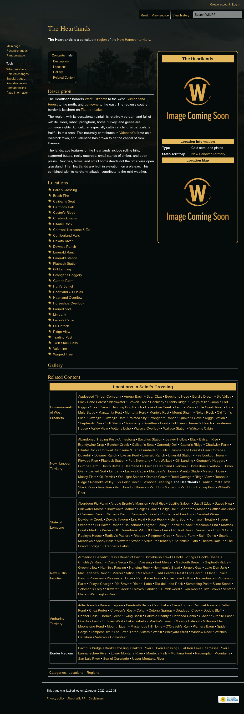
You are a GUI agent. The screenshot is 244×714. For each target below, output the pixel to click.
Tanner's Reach (200, 423)
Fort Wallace (162, 460)
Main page (13, 46)
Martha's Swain (161, 621)
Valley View (99, 428)
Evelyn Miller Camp (204, 402)
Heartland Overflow (67, 297)
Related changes (17, 74)
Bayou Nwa (223, 503)
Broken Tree (137, 402)
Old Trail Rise (181, 530)
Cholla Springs (185, 557)
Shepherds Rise (90, 423)
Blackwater (117, 402)
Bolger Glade (147, 509)
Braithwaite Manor (120, 509)
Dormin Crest (111, 616)
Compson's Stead (144, 514)
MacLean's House (162, 471)
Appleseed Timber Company (99, 396)
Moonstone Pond (91, 626)
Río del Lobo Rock (169, 584)
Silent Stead (222, 584)
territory (144, 39)
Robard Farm (185, 535)
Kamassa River (215, 648)
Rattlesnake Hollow (178, 578)
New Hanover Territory (208, 154)
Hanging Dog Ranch (127, 407)
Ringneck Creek (160, 535)
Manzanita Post (110, 412)
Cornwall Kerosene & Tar (72, 230)
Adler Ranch (87, 605)
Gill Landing (62, 269)
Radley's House (90, 535)
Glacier (204, 616)
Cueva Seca (116, 562)
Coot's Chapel (209, 557)
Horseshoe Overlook (68, 303)
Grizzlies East (88, 621)
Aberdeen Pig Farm (93, 503)
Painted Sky (138, 418)
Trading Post (62, 337)
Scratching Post (197, 584)
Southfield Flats (186, 541)
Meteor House (213, 471)
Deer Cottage (213, 450)
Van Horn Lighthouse (131, 487)
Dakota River (63, 241)
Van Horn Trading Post (198, 487)
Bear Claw (154, 396)
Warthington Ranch (104, 594)
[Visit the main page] (21, 19)
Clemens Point (116, 514)
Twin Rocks (191, 589)
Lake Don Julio (216, 567)
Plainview (97, 578)
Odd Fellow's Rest (170, 573)
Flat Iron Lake (91, 109)
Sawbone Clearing (156, 482)
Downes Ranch (64, 246)
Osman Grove (157, 477)
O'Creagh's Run (178, 626)
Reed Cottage (181, 477)
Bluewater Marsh (91, 509)
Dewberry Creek (90, 519)
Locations (76, 672)
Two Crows (211, 589)
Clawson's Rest (121, 610)
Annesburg (126, 439)
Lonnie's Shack (181, 525)
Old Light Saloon (130, 477)
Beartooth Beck (137, 605)
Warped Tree (63, 354)
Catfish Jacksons (222, 509)
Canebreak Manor (193, 509)
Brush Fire (61, 195)
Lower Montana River (127, 653)
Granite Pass (222, 616)
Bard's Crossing (65, 190)
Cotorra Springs (161, 610)
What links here (16, 69)
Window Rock (201, 632)
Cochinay (157, 402)
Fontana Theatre (202, 519)
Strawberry (132, 423)
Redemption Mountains (212, 653)
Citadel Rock (62, 224)
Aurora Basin (133, 396)
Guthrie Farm (63, 281)
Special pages (15, 78)
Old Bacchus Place (201, 573)
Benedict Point (131, 557)
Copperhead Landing (176, 514)
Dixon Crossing (140, 562)
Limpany (59, 314)
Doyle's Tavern (117, 519)
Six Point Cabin (128, 482)
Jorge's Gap (192, 567)
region (102, 39)
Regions (93, 672)
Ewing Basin (133, 616)
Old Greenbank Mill (128, 530)
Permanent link (16, 88)
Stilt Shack (113, 423)
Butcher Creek (118, 444)
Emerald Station (65, 258)
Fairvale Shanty (157, 616)
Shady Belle (105, 541)
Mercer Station (123, 573)
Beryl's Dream (203, 396)
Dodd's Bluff (212, 610)
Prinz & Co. (221, 530)
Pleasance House (120, 578)
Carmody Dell (63, 207)
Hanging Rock (139, 567)
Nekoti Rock (205, 412)
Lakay (162, 525)
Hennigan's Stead (166, 567)
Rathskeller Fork (148, 578)
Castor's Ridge (64, 212)
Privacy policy (56, 698)
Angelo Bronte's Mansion (129, 503)
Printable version (17, 83)
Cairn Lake (160, 605)
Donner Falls (87, 616)
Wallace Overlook (147, 428)
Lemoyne (92, 104)
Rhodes (139, 535)
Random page (15, 55)
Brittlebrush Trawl (158, 557)
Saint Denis (207, 535)
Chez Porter (98, 610)
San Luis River (89, 658)
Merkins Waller (100, 530)
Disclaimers (96, 698)
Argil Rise (158, 503)
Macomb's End (207, 525)
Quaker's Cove (190, 418)
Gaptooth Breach (189, 562)
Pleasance (202, 530)
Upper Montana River (148, 658)
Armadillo (85, 557)
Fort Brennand (139, 460)
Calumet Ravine (205, 605)
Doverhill (84, 455)
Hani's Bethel (63, 286)
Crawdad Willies (207, 514)
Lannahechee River (93, 653)
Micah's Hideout (188, 621)
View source (160, 15)
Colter (141, 610)
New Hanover (127, 39)
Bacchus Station (150, 439)
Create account (220, 4)
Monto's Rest (159, 412)
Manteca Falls (157, 653)
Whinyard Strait (176, 632)
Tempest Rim (101, 632)
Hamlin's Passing (113, 567)
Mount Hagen (117, 626)
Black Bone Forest (92, 402)
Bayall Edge (203, 503)
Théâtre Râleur (212, 541)
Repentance (205, 578)
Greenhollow (87, 567)
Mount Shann (182, 412)
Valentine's (127, 133)
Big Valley (224, 396)
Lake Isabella (136, 621)
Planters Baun (203, 626)
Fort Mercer (164, 562)
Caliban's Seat (64, 201)
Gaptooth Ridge (217, 562)
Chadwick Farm (65, 218)
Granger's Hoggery (67, 275)
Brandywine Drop (91, 444)
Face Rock (156, 519)
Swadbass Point (156, 423)
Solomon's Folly (90, 589)
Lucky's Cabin (63, 320)
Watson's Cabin (201, 428)
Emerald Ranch (64, 252)
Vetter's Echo (121, 428)
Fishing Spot (177, 519)
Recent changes (17, 50)
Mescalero (145, 573)
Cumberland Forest (185, 450)
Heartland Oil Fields (68, 292)
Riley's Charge (100, 584)
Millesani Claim (214, 621)
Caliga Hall (168, 509)
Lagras (149, 525)
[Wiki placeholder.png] (198, 100)
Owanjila (95, 418)
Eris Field (138, 519)
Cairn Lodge (181, 605)
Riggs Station (215, 418)
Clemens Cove (91, 514)
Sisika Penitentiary (157, 541)
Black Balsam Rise (204, 439)
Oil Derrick (61, 326)
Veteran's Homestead (111, 637)
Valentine (60, 348)
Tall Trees (178, 423)
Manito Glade (189, 471)
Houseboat (132, 525)
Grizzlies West (112, 621)
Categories (57, 672)
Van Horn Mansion (164, 487)
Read (144, 15)
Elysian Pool (129, 455)
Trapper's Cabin (117, 546)
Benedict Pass (106, 557)
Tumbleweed (170, 589)
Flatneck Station (65, 263)
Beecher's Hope (177, 396)
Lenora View (184, 407)
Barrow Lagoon (111, 605)
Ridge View (61, 332)
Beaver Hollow (176, 439)
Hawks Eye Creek (158, 407)
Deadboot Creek (188, 610)
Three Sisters (139, 632)
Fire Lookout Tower (209, 455)
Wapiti (157, 632)
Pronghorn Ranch (163, 418)
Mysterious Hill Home (147, 626)
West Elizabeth (96, 99)
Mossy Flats (87, 477)
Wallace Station (174, 428)
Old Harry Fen (157, 530)
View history (181, 15)
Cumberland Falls (66, 235)
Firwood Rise (88, 460)
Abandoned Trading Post (97, 439)
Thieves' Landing (145, 589)
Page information (17, 92)
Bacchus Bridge (90, 648)
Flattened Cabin (184, 616)
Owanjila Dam (115, 418)
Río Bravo (121, 584)
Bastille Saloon (179, 503)
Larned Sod (62, 309)
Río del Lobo (142, 584)
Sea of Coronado (116, 658)
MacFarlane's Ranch (93, 573)
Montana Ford (135, 412)
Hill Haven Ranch (108, 525)
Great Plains (99, 407)
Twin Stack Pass (65, 343)
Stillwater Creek (117, 589)
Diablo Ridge (177, 402)
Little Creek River (210, 407)
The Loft (120, 632)
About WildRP (76, 698)
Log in (236, 4)
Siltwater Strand (129, 541)
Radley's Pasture (117, 535)
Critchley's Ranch (91, 562)
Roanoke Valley (101, 482)
